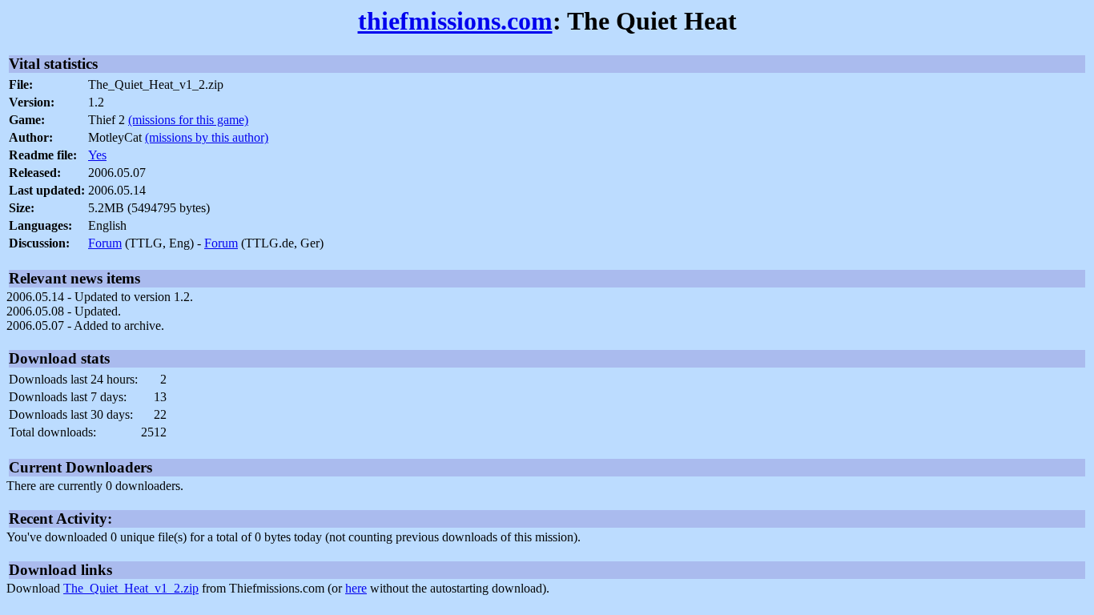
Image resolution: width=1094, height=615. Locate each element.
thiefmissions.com (455, 20)
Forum (105, 243)
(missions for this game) (188, 120)
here (356, 588)
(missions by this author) (206, 137)
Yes (97, 155)
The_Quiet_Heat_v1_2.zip (131, 588)
